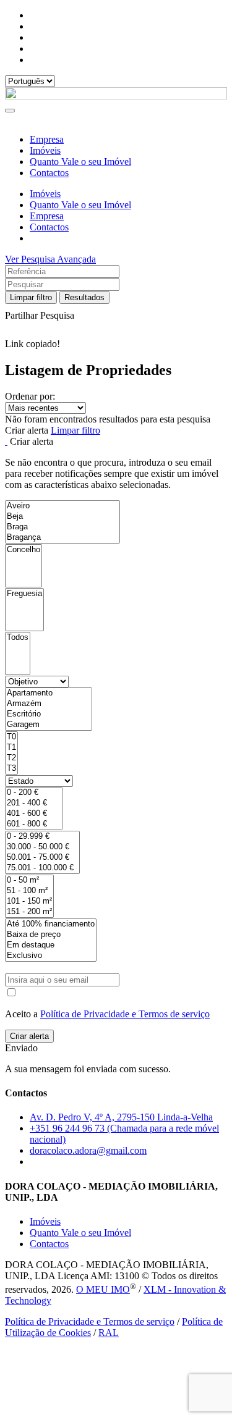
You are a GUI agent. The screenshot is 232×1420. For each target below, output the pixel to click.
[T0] (11, 737)
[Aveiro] (62, 506)
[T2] (11, 758)
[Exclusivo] (51, 956)
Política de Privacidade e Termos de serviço (125, 1014)
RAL (108, 1332)
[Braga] (62, 527)
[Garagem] (49, 725)
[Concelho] (23, 550)
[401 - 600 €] (34, 814)
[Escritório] (49, 714)
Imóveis (45, 150)
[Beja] (62, 516)
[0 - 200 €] (34, 793)
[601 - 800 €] (34, 824)
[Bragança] (62, 537)
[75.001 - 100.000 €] (42, 868)
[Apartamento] (49, 693)
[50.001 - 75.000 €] (42, 857)
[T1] (11, 747)
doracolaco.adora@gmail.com (88, 1150)
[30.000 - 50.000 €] (42, 847)
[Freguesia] (24, 594)
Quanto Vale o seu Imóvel (80, 161)
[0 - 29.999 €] (42, 836)
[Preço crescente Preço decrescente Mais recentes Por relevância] (116, 408)
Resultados (84, 297)
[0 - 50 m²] (29, 880)
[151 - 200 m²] (29, 912)
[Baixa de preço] (51, 935)
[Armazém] (49, 704)
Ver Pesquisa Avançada (50, 259)
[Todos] (18, 637)
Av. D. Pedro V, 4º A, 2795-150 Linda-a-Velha (121, 1117)
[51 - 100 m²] (29, 891)
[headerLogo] (116, 96)
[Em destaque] (51, 945)
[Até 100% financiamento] (51, 924)
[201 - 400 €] (34, 803)
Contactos (49, 172)
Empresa (47, 139)
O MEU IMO (103, 1289)
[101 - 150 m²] (29, 901)
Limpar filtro (31, 297)
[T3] (11, 768)
